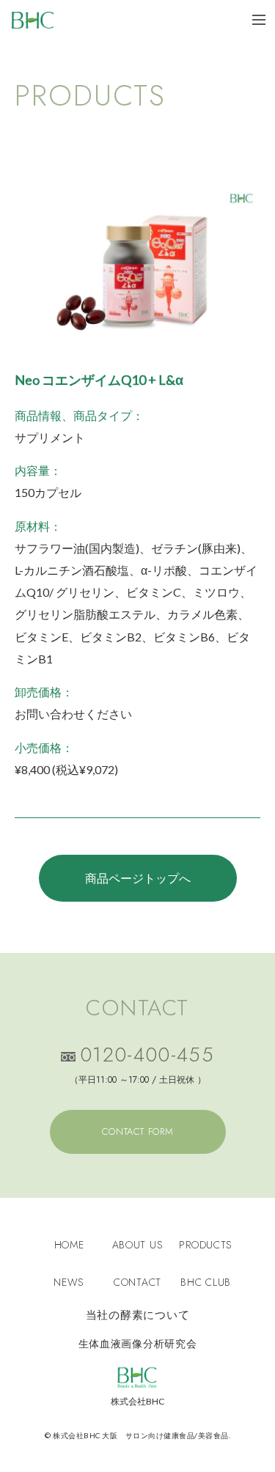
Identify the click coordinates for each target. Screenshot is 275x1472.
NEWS (69, 1282)
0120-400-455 (147, 1057)
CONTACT (137, 1282)
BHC (32, 20)
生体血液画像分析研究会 (137, 1343)
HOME (69, 1244)
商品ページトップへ (138, 878)
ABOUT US (138, 1244)
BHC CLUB (205, 1282)
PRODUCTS (205, 1244)
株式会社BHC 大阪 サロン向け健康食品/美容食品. (141, 1435)
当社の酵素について (138, 1315)
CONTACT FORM (138, 1131)
